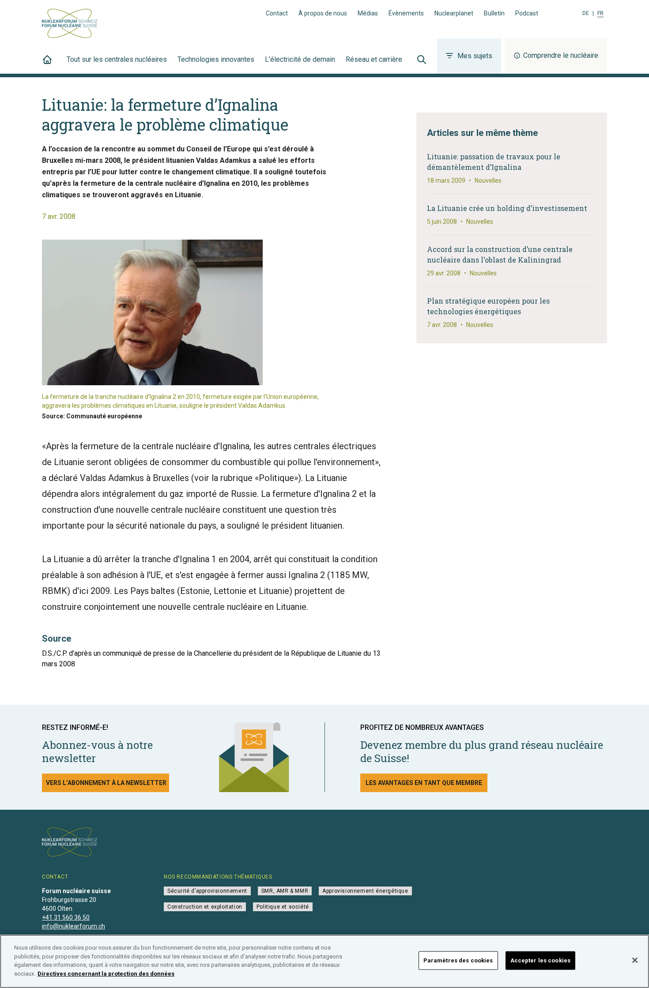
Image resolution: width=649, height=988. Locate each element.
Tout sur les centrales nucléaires (117, 59)
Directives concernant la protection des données (106, 973)
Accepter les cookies (540, 960)
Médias (368, 13)
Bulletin (494, 13)
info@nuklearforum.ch (73, 926)
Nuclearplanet (453, 13)
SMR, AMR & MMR (284, 891)
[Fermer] (635, 960)
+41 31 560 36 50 (66, 917)
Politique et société (283, 907)
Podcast (526, 13)
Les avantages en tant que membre (424, 782)
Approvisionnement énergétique (365, 891)
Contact (277, 13)
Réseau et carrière (374, 59)
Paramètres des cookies (458, 960)
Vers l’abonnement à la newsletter (106, 782)
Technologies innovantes (215, 59)
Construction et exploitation (204, 907)
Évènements (406, 13)
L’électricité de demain (300, 59)
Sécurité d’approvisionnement (207, 891)
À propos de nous (322, 13)
